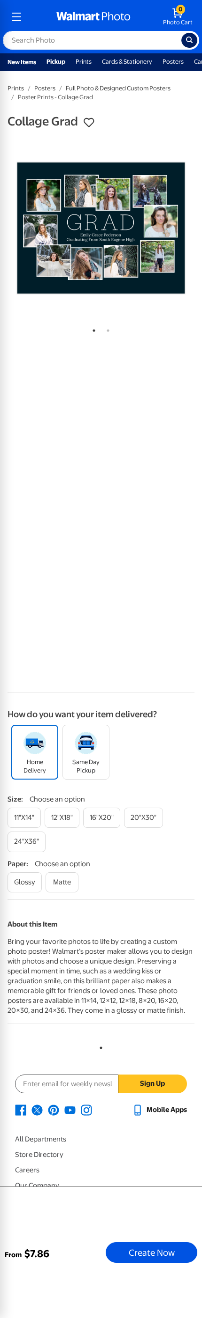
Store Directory (39, 1154)
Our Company (37, 1185)
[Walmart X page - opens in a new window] (37, 1109)
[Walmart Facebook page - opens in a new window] (20, 1109)
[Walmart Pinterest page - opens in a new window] (53, 1109)
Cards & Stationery (127, 61)
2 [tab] (106, 328)
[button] (89, 123)
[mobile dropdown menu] (16, 17)
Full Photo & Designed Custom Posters (118, 88)
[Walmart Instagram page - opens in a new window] (86, 1109)
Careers (27, 1170)
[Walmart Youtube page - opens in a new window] (70, 1109)
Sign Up (152, 1083)
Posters (173, 61)
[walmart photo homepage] (93, 17)
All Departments (40, 1139)
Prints (84, 61)
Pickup (56, 61)
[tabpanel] (101, 228)
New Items (22, 62)
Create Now (152, 1252)
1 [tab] (92, 328)
